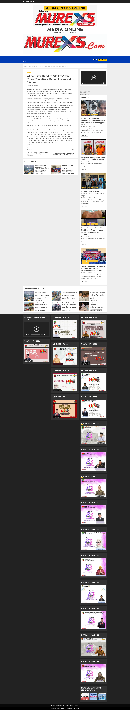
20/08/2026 (93, 300)
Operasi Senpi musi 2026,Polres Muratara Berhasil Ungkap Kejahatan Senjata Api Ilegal (93, 268)
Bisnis (24, 61)
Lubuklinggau (59, 705)
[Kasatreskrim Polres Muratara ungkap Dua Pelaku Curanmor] (93, 147)
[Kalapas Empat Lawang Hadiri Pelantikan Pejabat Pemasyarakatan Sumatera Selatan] (84, 296)
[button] (97, 59)
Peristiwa (47, 58)
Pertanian (77, 58)
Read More (84, 135)
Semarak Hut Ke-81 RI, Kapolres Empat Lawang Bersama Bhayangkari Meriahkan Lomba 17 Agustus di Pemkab (41, 307)
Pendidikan (62, 58)
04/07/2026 (89, 236)
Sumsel (71, 705)
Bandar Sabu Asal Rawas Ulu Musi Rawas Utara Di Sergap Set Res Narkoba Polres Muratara (92, 231)
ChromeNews (69, 708)
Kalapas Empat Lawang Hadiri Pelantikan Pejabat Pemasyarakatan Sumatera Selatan (97, 296)
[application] (93, 77)
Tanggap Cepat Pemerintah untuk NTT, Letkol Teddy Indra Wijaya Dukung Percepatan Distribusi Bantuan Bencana (97, 309)
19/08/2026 (65, 310)
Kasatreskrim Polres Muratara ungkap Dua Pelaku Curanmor (93, 158)
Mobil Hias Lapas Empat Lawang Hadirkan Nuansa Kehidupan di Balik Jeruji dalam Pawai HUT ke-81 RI (69, 307)
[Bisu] (101, 83)
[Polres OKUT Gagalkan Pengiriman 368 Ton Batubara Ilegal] (93, 181)
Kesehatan (70, 58)
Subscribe (103, 59)
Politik (31, 58)
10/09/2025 (36, 85)
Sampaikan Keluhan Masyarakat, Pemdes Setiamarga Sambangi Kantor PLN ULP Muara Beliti (68, 297)
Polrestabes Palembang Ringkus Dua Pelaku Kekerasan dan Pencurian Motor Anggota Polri (93, 121)
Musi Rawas (66, 705)
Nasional (76, 705)
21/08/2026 (38, 173)
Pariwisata (85, 58)
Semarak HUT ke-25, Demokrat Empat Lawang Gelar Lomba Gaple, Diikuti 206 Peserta (42, 169)
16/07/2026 (89, 161)
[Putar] (82, 83)
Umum (38, 165)
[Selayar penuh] (104, 83)
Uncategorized (43, 165)
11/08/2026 (89, 126)
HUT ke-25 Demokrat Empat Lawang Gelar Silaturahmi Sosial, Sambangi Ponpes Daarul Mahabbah (69, 172)
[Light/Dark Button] (94, 59)
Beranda (25, 58)
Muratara (53, 705)
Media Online (65, 29)
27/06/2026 (89, 272)
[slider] (35, 334)
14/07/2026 (89, 197)
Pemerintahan (39, 58)
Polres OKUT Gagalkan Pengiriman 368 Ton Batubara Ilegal (92, 193)
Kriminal (54, 58)
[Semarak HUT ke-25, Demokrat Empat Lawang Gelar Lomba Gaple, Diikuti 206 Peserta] (29, 169)
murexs (29, 85)
